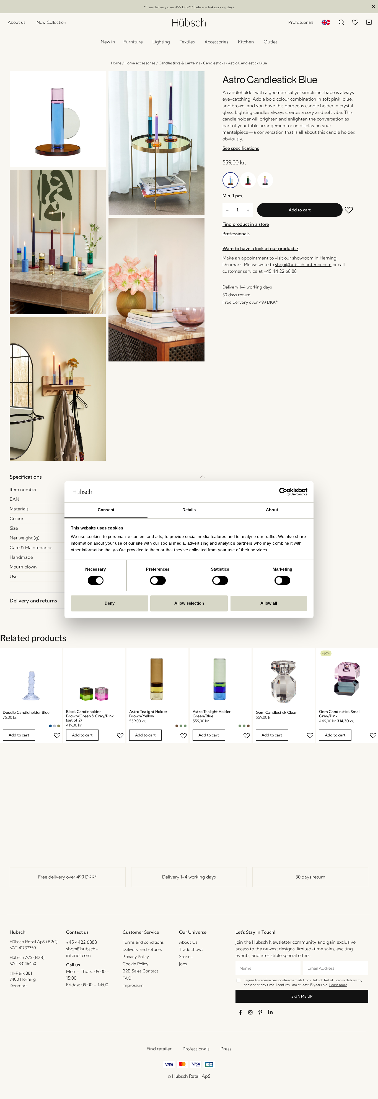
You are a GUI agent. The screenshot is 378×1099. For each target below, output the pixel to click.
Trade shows (191, 949)
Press (226, 1048)
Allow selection (189, 603)
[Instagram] (250, 1012)
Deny (110, 603)
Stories (185, 956)
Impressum (133, 985)
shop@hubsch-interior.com (303, 264)
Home (116, 63)
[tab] (107, 477)
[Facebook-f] (240, 1012)
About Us (188, 942)
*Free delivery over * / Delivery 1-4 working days (189, 7)
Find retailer (159, 1048)
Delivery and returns (33, 600)
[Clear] (54, 726)
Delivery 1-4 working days (189, 877)
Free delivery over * (67, 877)
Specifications (26, 477)
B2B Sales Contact (140, 971)
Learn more (338, 985)
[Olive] (58, 726)
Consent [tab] (106, 510)
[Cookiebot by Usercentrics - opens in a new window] (283, 491)
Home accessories (140, 63)
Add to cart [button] (19, 735)
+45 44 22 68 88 (280, 271)
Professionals (196, 1048)
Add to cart (300, 210)
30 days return (310, 877)
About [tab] (272, 510)
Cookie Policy (135, 963)
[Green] (181, 726)
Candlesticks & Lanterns (179, 63)
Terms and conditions (143, 942)
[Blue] (50, 726)
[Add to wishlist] (349, 210)
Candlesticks (214, 63)
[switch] (158, 580)
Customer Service (141, 932)
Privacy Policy (136, 956)
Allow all (268, 603)
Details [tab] (189, 510)
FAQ (127, 978)
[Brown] (176, 726)
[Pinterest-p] (260, 1012)
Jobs (183, 963)
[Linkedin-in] (270, 1012)
